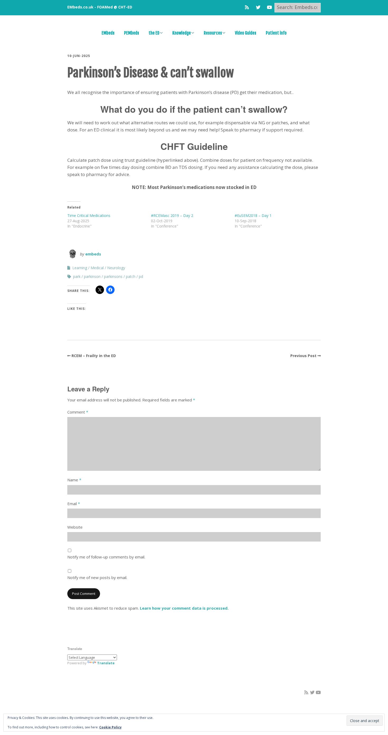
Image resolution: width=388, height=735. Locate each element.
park (77, 276)
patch (130, 276)
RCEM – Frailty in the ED (94, 355)
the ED (154, 33)
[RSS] (248, 7)
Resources (213, 33)
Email (73, 503)
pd (141, 276)
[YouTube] (269, 7)
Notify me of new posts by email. (97, 577)
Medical (97, 267)
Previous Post (303, 355)
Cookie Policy (110, 727)
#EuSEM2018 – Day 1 (253, 215)
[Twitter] (258, 7)
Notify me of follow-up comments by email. (106, 556)
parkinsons (113, 276)
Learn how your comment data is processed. (184, 608)
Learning (79, 267)
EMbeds (108, 33)
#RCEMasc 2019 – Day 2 (172, 215)
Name (74, 479)
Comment (77, 412)
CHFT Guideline (194, 146)
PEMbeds (131, 33)
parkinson (92, 276)
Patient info (276, 33)
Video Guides (245, 33)
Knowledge (181, 33)
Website (75, 527)
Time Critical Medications (88, 215)
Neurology (116, 267)
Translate (106, 663)
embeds (93, 254)
